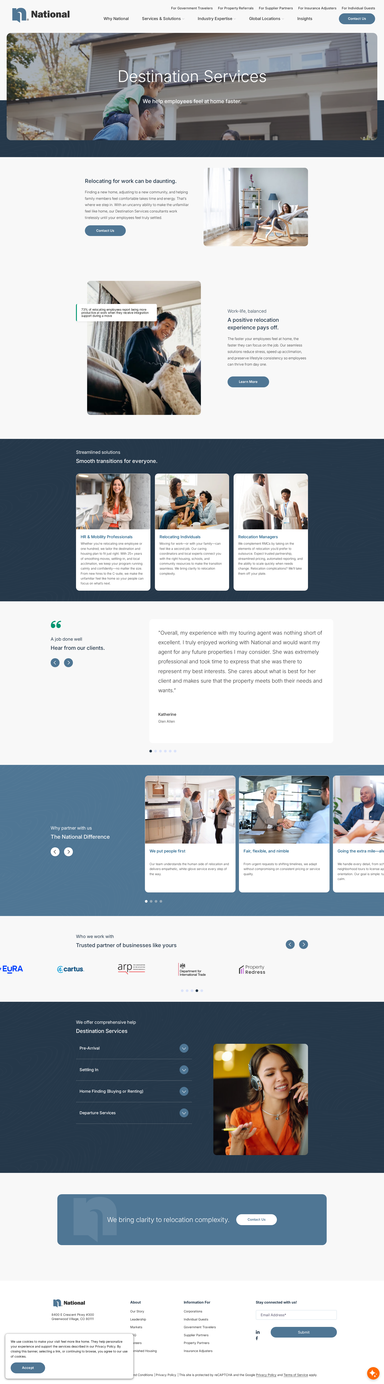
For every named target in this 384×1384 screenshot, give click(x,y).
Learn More (248, 382)
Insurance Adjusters (198, 1351)
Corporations (193, 1311)
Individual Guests (196, 1319)
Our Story (137, 1311)
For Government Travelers (192, 8)
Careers (136, 1343)
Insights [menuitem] (304, 18)
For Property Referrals (236, 8)
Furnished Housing (143, 1351)
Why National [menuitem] (116, 18)
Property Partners (196, 1343)
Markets (136, 1327)
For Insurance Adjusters (317, 8)
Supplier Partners (196, 1335)
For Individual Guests (358, 8)
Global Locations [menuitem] (264, 18)
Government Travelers (200, 1327)
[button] (55, 662)
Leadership (138, 1319)
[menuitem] (41, 15)
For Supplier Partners (276, 8)
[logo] (69, 1303)
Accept (28, 1368)
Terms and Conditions (138, 1375)
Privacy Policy (166, 1375)
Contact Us (357, 18)
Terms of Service (296, 1375)
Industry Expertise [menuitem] (215, 18)
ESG (133, 1335)
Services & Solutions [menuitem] (161, 18)
